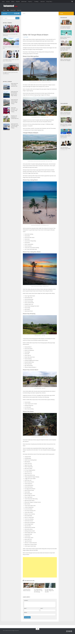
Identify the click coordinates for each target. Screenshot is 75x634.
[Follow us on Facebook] (18, 13)
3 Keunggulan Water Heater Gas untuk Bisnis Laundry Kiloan (11, 60)
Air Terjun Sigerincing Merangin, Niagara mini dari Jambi (49, 590)
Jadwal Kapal (23, 1)
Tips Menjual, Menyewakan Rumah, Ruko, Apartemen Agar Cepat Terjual (65, 49)
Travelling (36, 1)
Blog (8, 10)
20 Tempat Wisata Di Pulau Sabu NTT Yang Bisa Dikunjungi (38, 590)
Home (3, 1)
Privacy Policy (49, 1)
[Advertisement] (40, 25)
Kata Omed (26, 37)
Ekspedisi (18, 1)
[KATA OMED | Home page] (10, 6)
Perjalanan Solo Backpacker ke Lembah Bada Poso (15, 117)
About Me (43, 1)
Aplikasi (12, 1)
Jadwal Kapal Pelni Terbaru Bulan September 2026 (14, 85)
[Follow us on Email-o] (16, 13)
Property (30, 1)
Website (25, 612)
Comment (26, 600)
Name (25, 608)
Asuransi (8, 1)
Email (41, 608)
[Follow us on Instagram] (15, 13)
